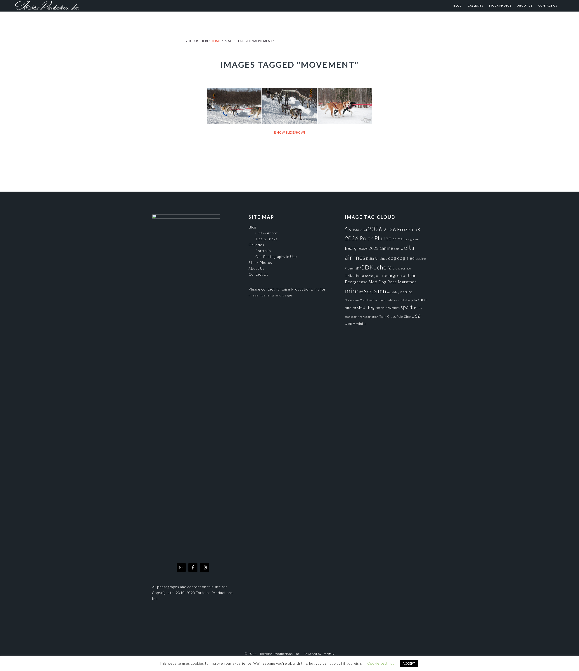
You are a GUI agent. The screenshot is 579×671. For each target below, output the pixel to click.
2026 (375, 229)
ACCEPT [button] (409, 663)
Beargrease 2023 (362, 248)
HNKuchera (354, 276)
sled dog (366, 307)
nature (406, 292)
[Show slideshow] (289, 132)
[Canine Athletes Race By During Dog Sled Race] (345, 106)
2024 (363, 230)
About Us (257, 268)
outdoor (380, 300)
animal (398, 239)
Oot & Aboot (266, 233)
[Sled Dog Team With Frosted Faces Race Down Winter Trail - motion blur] (289, 106)
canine (386, 248)
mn (382, 291)
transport (351, 316)
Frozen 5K (352, 268)
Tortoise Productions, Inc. (59, 5)
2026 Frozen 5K (402, 229)
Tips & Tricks (266, 239)
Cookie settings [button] (380, 663)
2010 (356, 230)
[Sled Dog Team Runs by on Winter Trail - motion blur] (234, 106)
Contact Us (258, 274)
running (350, 308)
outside (405, 300)
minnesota (361, 291)
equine (421, 258)
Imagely (329, 654)
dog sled (406, 258)
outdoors (393, 300)
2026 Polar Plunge (368, 238)
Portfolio (263, 250)
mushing (393, 292)
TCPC (418, 308)
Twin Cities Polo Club (395, 316)
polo (414, 300)
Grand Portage (402, 268)
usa (416, 315)
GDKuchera (376, 267)
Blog (252, 227)
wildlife (350, 324)
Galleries (256, 245)
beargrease (412, 239)
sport (407, 307)
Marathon (407, 281)
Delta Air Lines (376, 258)
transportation (368, 316)
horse (369, 276)
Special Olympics (388, 308)
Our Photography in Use (276, 256)
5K (348, 229)
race (422, 299)
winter (361, 324)
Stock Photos (260, 262)
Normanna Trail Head (359, 300)
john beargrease (390, 275)
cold (397, 248)
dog (392, 258)
